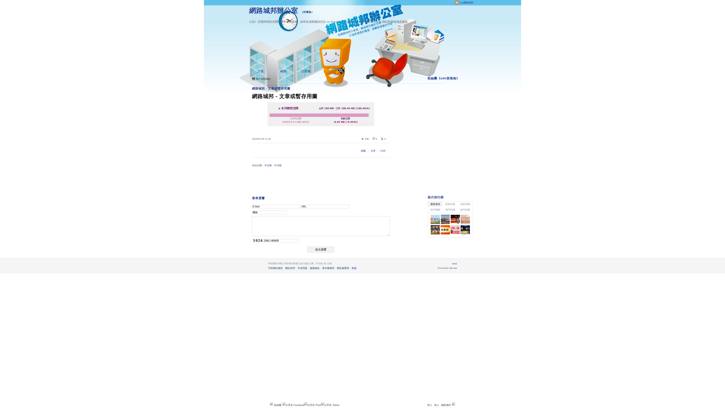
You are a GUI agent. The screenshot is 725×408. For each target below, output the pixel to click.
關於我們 (290, 268)
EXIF (383, 150)
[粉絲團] (271, 403)
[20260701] (435, 219)
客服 (354, 268)
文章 (261, 71)
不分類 (268, 165)
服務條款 (315, 268)
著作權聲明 (328, 268)
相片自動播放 (263, 78)
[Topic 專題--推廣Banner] (445, 229)
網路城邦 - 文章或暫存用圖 (271, 88)
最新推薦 (465, 204)
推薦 (363, 150)
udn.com (453, 268)
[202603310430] (465, 219)
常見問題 (302, 268)
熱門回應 (450, 209)
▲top (454, 263)
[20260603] (455, 219)
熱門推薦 (465, 209)
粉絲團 (277, 405)
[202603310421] (435, 229)
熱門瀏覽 (435, 209)
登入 (429, 405)
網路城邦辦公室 (273, 10)
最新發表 (435, 204)
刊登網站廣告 (275, 268)
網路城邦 (446, 405)
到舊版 (307, 12)
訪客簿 (305, 71)
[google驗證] (445, 219)
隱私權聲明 (343, 268)
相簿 (283, 71)
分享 (373, 150)
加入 (436, 405)
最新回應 (450, 204)
